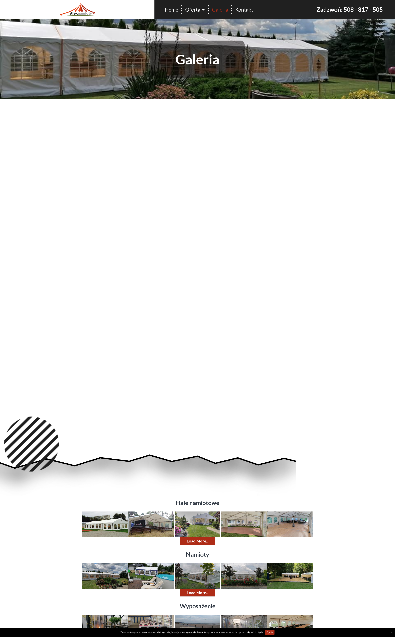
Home (171, 9)
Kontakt (244, 9)
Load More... (197, 541)
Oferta (192, 9)
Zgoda (270, 632)
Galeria (220, 9)
